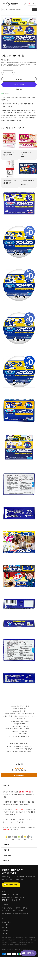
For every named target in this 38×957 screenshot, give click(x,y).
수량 (2, 69)
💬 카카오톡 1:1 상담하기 (11, 885)
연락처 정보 (5, 930)
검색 (34, 9)
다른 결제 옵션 (19, 89)
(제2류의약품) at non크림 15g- (27, 153)
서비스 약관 (5, 925)
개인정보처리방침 (6, 922)
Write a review (19, 775)
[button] (4, 3)
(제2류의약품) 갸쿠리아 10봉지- (27, 181)
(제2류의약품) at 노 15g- (9, 152)
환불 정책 (4, 933)
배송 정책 (4, 927)
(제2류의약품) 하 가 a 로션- (9, 180)
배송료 (34, 64)
